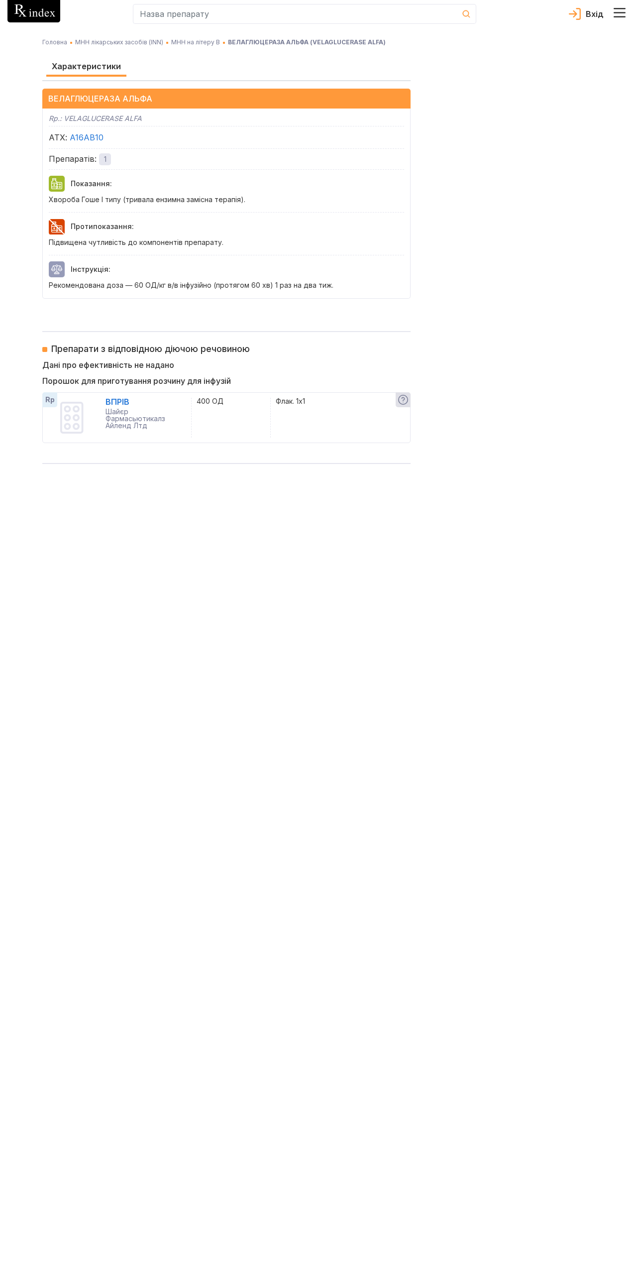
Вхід (595, 14)
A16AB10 (87, 137)
